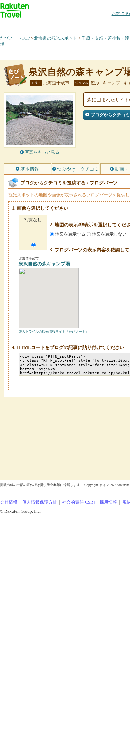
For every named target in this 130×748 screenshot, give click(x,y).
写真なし (33, 219)
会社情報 (8, 502)
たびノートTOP (15, 38)
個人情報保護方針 (39, 502)
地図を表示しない (109, 234)
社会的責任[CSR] (78, 502)
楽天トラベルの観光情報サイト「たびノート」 (54, 331)
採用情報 (108, 502)
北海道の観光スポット (55, 38)
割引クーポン (105, 25)
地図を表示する (70, 234)
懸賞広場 (78, 25)
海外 (50, 25)
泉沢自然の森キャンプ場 (44, 263)
